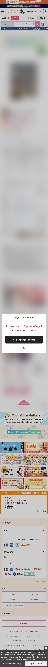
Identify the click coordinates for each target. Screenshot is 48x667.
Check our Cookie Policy (12, 663)
